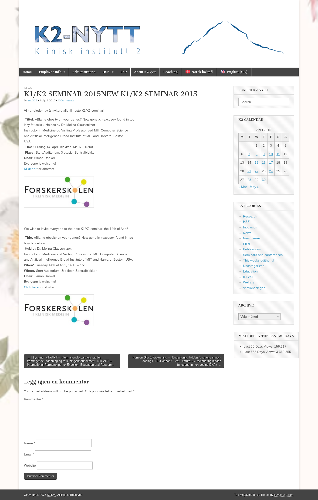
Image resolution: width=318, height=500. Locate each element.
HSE (106, 72)
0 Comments (66, 100)
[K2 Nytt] (159, 30)
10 (271, 154)
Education (250, 271)
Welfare (248, 282)
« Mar (242, 187)
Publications (252, 249)
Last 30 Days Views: (259, 346)
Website (30, 465)
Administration (83, 72)
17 (271, 162)
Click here (31, 287)
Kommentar (33, 399)
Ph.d (246, 244)
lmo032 (32, 100)
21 (249, 171)
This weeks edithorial (258, 260)
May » (254, 187)
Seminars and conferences (263, 255)
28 (249, 180)
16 (264, 162)
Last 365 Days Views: (260, 352)
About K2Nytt (145, 72)
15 (256, 162)
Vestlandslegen (254, 288)
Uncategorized (253, 266)
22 (256, 171)
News (28, 87)
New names (251, 238)
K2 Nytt (51, 495)
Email (29, 454)
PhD (124, 72)
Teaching (170, 72)
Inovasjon (250, 227)
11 (278, 154)
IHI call (248, 277)
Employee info (50, 72)
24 (271, 171)
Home (27, 72)
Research (250, 216)
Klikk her (30, 169)
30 (264, 180)
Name (29, 443)
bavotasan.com (283, 495)
